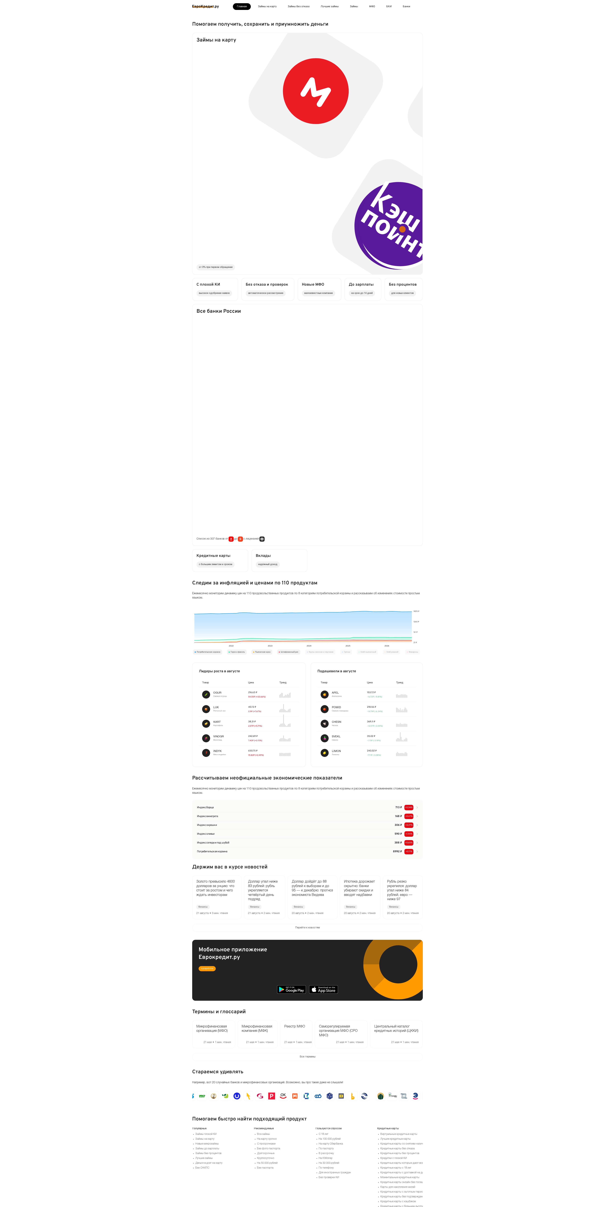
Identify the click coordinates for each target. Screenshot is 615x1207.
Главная (242, 6)
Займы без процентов (208, 1153)
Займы (354, 6)
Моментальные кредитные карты (399, 1177)
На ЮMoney (325, 1158)
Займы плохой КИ (206, 1134)
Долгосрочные (265, 1153)
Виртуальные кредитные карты (398, 1134)
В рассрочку (326, 1153)
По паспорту (326, 1149)
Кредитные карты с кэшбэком (398, 1201)
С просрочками (266, 1144)
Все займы (263, 1134)
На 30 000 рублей (329, 1163)
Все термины (308, 1057)
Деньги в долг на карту (208, 1163)
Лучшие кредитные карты (395, 1139)
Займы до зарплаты (207, 1149)
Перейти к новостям (307, 928)
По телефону (326, 1168)
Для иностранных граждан (335, 1173)
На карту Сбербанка (331, 1144)
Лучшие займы (330, 6)
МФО (372, 6)
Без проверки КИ (329, 1177)
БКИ (389, 6)
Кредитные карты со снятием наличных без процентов (412, 1144)
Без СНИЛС (202, 1168)
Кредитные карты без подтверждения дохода (407, 1197)
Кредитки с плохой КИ (393, 1158)
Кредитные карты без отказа (397, 1149)
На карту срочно (267, 1139)
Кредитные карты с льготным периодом (404, 1192)
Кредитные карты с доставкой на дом (403, 1173)
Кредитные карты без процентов (399, 1153)
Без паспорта (265, 1168)
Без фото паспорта (268, 1149)
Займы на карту (267, 6)
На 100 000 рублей (330, 1139)
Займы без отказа (298, 6)
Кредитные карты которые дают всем (402, 1163)
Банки (406, 6)
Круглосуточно (265, 1158)
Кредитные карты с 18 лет (395, 1168)
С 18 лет (323, 1134)
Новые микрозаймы (207, 1144)
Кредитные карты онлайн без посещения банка (408, 1182)
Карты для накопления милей (397, 1187)
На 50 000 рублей (267, 1163)
